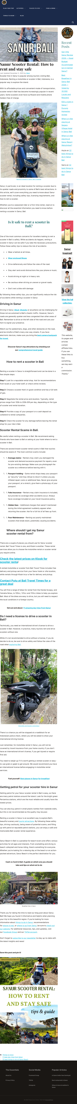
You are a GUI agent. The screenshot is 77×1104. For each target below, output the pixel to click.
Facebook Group (10, 932)
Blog (22, 15)
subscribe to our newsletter (24, 938)
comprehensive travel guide (30, 350)
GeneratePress (49, 1100)
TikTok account (30, 932)
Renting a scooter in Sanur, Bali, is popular (29, 179)
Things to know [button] (8, 15)
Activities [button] (20, 8)
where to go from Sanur (27, 926)
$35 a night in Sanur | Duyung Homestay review (67, 108)
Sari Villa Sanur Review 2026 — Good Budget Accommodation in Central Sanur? (67, 61)
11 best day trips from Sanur (12, 1057)
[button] (73, 22)
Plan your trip (8, 8)
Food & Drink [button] (50, 8)
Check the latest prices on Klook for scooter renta (23, 560)
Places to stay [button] (34, 8)
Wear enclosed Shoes (17, 258)
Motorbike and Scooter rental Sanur (28, 726)
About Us (8, 1075)
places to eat (8, 926)
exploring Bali (15, 644)
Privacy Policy (10, 1080)
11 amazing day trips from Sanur (37, 608)
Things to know (8, 1055)
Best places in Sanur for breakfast (35, 779)
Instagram (32, 1085)
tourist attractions (26, 821)
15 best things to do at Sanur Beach (15, 1059)
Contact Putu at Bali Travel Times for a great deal (25, 582)
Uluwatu (23, 310)
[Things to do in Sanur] (4, 2)
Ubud (16, 310)
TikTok (31, 1080)
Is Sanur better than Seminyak (61, 1075)
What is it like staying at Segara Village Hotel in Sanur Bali (67, 125)
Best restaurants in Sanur (60, 1080)
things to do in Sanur (24, 922)
